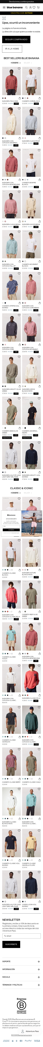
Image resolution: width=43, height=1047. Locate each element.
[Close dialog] (40, 512)
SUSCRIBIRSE (11, 529)
